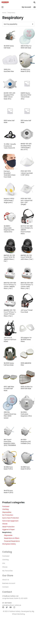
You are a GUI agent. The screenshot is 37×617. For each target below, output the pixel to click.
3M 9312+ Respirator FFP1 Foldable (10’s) (26, 441)
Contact (5, 587)
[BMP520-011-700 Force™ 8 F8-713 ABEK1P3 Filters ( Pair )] (10, 246)
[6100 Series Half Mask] (27, 111)
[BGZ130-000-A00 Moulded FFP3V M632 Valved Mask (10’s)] (10, 83)
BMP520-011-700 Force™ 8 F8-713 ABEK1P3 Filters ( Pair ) (9, 258)
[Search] (34, 2)
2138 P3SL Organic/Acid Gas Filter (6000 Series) (10, 415)
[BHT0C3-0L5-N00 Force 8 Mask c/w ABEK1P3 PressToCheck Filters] (27, 216)
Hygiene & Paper (8, 529)
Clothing (5, 509)
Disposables (6, 512)
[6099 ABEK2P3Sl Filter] (27, 353)
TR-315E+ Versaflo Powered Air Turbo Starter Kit (10, 146)
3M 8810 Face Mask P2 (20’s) (26, 468)
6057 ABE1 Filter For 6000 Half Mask (9, 388)
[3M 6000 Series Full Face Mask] (10, 353)
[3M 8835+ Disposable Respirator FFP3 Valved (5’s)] (10, 216)
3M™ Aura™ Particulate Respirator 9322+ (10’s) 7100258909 (10, 442)
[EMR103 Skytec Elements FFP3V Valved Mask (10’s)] (27, 83)
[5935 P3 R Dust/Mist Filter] (10, 60)
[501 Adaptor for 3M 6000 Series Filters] (27, 328)
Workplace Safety (9, 544)
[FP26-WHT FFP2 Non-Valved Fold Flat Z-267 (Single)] (27, 189)
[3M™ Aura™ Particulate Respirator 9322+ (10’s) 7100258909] (10, 430)
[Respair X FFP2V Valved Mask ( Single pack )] (10, 189)
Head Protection (8, 527)
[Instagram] (14, 607)
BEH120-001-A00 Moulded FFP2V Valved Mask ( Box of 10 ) (26, 146)
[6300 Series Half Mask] (10, 111)
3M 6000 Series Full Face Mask (9, 364)
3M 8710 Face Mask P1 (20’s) (8, 491)
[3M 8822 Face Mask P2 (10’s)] (27, 60)
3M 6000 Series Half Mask (9, 47)
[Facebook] (3, 607)
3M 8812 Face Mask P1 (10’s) (8, 468)
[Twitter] (7, 607)
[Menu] (2, 7)
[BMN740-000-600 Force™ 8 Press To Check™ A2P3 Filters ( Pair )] (27, 273)
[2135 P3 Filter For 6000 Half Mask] (27, 36)
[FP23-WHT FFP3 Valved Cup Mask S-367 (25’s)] (27, 161)
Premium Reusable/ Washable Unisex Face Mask (9, 174)
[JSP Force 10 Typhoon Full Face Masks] (10, 328)
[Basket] (35, 7)
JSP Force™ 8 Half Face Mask (27, 311)
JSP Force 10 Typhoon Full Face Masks (10, 339)
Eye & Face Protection (10, 518)
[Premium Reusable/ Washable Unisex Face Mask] (10, 161)
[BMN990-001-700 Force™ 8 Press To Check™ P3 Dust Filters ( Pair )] (10, 300)
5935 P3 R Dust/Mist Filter (9, 70)
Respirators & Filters (11, 538)
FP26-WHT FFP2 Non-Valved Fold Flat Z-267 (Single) (26, 201)
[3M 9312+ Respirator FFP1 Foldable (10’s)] (27, 430)
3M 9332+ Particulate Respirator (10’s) (26, 414)
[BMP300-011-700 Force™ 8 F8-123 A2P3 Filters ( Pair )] (27, 246)
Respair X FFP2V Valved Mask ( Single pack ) (9, 200)
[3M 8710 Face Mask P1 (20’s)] (10, 481)
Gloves (4, 524)
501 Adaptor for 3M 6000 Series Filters (26, 339)
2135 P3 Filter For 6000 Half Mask (26, 47)
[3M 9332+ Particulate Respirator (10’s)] (27, 402)
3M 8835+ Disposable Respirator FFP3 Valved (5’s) (9, 229)
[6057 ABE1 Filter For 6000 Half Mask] (10, 377)
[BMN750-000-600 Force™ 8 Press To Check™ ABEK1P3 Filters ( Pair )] (10, 273)
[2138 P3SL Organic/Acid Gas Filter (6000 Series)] (10, 402)
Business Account (8, 583)
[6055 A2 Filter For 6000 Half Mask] (27, 377)
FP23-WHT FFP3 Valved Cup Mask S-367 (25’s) (27, 173)
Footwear (5, 506)
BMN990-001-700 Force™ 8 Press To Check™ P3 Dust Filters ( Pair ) (10, 313)
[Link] (5, 2)
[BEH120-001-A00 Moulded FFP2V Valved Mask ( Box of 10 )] (27, 134)
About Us (5, 580)
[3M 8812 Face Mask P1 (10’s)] (10, 457)
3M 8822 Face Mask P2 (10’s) (25, 70)
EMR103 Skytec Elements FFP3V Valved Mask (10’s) (26, 96)
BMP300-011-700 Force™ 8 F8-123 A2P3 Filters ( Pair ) (27, 257)
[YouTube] (10, 607)
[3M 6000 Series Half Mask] (10, 36)
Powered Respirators (12, 541)
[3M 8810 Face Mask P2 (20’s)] (27, 457)
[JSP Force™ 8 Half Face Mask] (27, 300)
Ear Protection (7, 515)
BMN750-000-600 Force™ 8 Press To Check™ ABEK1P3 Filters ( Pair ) (10, 285)
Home (4, 12)
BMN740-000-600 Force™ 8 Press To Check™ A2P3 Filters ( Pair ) (27, 285)
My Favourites (7, 571)
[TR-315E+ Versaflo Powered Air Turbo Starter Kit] (10, 134)
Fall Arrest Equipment (10, 521)
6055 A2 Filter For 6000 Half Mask (26, 388)
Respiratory (6, 532)
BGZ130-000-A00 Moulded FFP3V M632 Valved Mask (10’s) (9, 96)
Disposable (8, 535)
